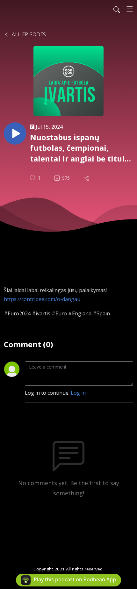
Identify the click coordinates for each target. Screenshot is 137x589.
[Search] (116, 9)
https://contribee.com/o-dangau (42, 299)
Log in (78, 392)
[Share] (87, 178)
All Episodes (28, 34)
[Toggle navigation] (129, 9)
